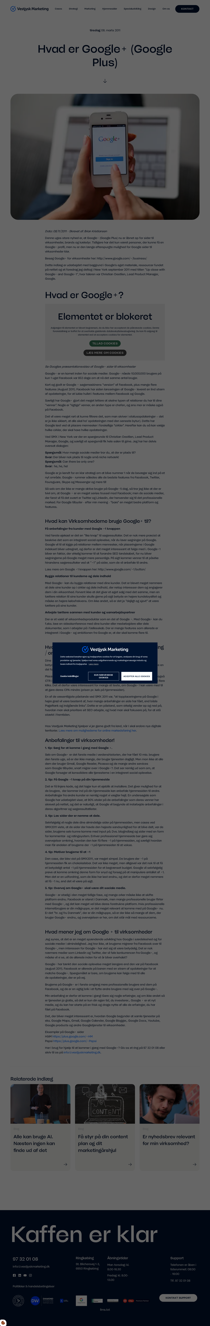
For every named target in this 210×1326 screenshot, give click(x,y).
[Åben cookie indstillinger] (3, 1323)
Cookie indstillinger (69, 676)
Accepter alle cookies (136, 676)
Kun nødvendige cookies (103, 676)
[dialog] (105, 663)
